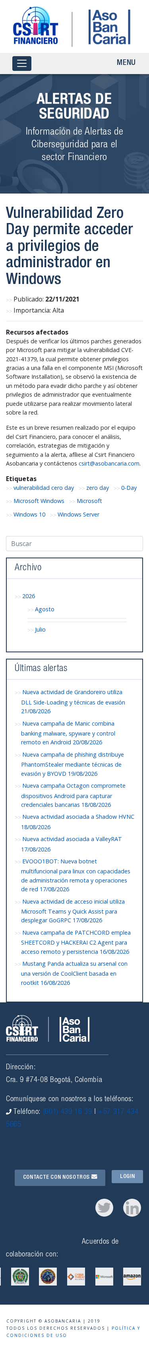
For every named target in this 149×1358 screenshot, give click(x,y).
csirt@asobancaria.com (109, 463)
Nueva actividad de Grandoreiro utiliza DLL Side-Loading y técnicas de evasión (73, 701)
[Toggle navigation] (21, 63)
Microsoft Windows (39, 501)
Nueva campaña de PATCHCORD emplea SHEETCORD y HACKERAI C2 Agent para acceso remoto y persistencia (76, 942)
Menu (126, 63)
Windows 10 (29, 514)
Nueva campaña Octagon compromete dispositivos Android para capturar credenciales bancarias (73, 795)
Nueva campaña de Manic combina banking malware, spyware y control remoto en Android (68, 733)
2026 (28, 596)
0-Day (129, 487)
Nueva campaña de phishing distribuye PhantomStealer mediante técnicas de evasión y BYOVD (72, 764)
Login (127, 1176)
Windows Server (78, 514)
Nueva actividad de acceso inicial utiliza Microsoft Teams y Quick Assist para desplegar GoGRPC (73, 911)
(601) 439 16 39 (67, 1112)
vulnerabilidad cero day (44, 487)
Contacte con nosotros (57, 1177)
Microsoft (89, 501)
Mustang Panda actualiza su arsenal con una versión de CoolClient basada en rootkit (74, 973)
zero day (97, 487)
